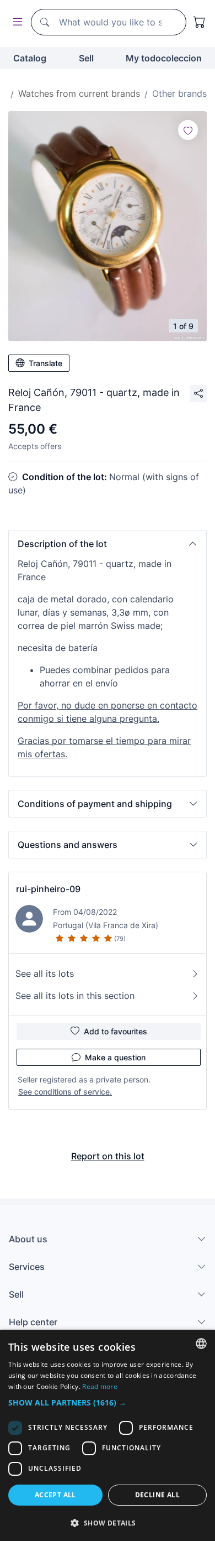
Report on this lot (107, 1156)
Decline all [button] (157, 1495)
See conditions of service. (65, 1091)
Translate (45, 363)
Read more (99, 1386)
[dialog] (107, 1435)
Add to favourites (115, 1031)
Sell (86, 58)
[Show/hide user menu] (15, 22)
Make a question (115, 1057)
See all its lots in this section (75, 995)
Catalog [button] (29, 58)
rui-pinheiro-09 (48, 888)
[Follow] (188, 130)
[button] (107, 543)
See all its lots (44, 973)
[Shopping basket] (199, 22)
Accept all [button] (55, 1495)
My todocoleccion (164, 58)
